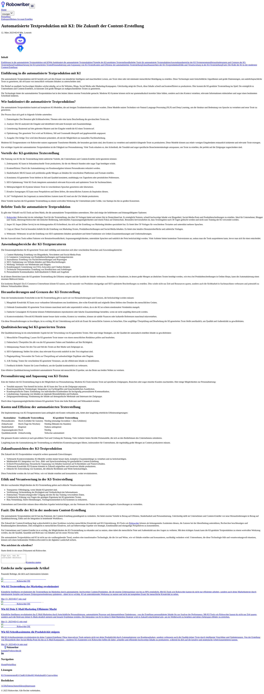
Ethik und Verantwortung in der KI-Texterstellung (200, 65)
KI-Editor (27, 675)
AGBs (4, 686)
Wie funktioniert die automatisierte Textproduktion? (71, 62)
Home (3, 10)
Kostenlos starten (33, 562)
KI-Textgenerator (8, 675)
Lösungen (6, 14)
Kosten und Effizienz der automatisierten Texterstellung (118, 65)
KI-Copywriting (51, 675)
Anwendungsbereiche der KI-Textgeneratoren (190, 62)
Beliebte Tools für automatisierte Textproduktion (149, 62)
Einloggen (5, 19)
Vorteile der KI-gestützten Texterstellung (111, 62)
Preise (3, 17)
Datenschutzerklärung (16, 686)
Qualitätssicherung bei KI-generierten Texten (32, 65)
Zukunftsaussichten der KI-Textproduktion (160, 65)
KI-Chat (19, 675)
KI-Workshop (38, 675)
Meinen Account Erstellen (21, 19)
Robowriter (11, 217)
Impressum (30, 686)
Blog (8, 17)
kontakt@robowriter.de (11, 651)
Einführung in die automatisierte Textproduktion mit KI (25, 62)
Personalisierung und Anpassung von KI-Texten (73, 65)
